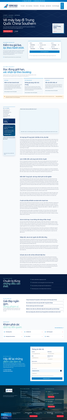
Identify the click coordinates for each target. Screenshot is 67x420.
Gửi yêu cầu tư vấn (62, 6)
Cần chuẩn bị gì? (6, 113)
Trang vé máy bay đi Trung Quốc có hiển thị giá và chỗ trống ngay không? (41, 299)
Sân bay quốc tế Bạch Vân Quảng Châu (12, 413)
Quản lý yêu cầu (48, 5)
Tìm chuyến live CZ (45, 51)
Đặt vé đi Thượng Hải (33, 416)
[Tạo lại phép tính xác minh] (61, 371)
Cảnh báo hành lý (6, 111)
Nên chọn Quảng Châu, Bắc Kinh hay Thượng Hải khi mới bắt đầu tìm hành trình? (43, 311)
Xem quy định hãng (59, 96)
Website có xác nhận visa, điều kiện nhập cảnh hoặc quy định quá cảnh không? (42, 308)
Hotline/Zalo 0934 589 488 (7, 371)
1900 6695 (16, 31)
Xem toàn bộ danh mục (59, 327)
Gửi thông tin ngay (7, 134)
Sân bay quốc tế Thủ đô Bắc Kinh (55, 413)
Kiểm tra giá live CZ (6, 109)
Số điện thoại (49, 351)
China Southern (36, 5)
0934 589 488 (6, 122)
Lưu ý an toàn (5, 114)
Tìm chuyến (23, 5)
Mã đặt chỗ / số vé (50, 357)
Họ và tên (33, 351)
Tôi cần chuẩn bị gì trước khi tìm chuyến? (34, 305)
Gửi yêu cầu (5, 116)
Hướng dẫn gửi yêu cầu (7, 112)
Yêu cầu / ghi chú (34, 361)
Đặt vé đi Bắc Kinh (60, 416)
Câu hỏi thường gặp (55, 5)
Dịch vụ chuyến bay (29, 5)
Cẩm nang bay (42, 5)
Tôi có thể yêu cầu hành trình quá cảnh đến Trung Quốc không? (39, 302)
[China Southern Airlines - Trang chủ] (11, 6)
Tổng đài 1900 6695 (7, 369)
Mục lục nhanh (6, 108)
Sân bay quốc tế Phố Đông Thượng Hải (33, 413)
